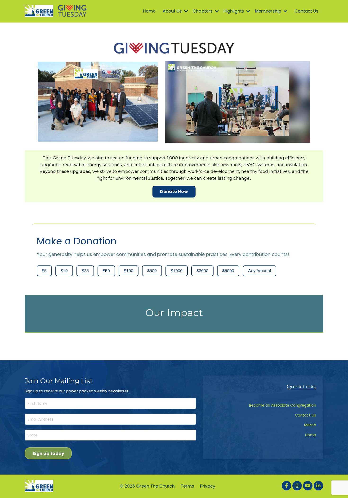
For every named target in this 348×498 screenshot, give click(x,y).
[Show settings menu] (297, 139)
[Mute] (288, 139)
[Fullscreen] (306, 139)
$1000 (177, 270)
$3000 (202, 270)
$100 (128, 270)
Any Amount (259, 270)
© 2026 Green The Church (147, 486)
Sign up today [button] (48, 453)
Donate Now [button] (174, 191)
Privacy (207, 486)
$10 (64, 270)
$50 (106, 270)
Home (149, 11)
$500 (152, 270)
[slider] (233, 139)
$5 (44, 270)
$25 (85, 270)
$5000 (228, 270)
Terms (187, 486)
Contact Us (306, 11)
